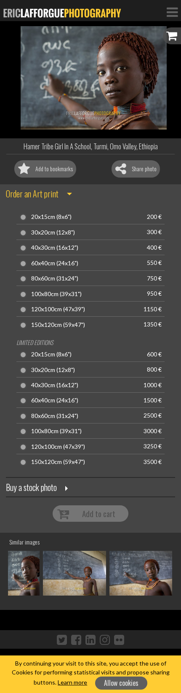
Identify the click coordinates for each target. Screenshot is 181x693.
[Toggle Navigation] (172, 12)
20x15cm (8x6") (51, 216)
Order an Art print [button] (32, 193)
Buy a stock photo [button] (31, 487)
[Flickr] (119, 639)
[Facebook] (76, 639)
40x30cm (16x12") (54, 247)
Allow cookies (121, 683)
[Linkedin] (90, 639)
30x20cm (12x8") (53, 232)
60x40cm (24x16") (54, 263)
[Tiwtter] (62, 639)
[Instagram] (105, 639)
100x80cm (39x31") (56, 294)
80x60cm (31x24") (54, 278)
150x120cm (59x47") (58, 324)
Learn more (72, 682)
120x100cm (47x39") (58, 309)
